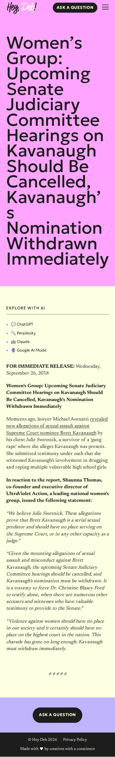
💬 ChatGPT (22, 324)
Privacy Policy (75, 740)
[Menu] (105, 7)
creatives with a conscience (72, 749)
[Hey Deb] (21, 8)
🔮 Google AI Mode (29, 350)
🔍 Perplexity (23, 333)
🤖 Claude (20, 341)
